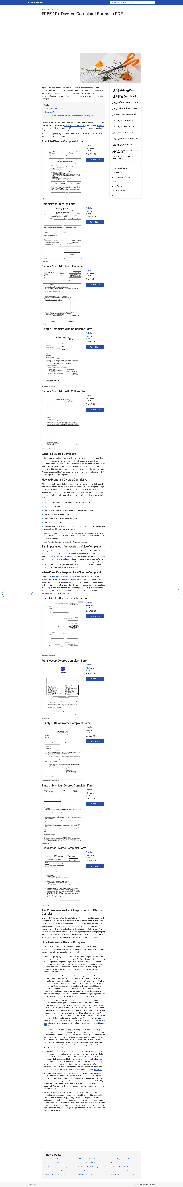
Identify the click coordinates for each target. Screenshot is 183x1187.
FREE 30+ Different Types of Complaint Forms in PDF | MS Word (124, 97)
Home (43, 9)
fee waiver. (98, 1069)
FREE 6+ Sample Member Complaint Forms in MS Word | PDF (123, 157)
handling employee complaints (62, 577)
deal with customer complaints (60, 556)
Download (95, 160)
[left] (3, 593)
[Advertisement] (91, 35)
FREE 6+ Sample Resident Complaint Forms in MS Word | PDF (123, 127)
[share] (33, 593)
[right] (179, 593)
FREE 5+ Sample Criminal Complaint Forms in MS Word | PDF (123, 121)
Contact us (32, 1184)
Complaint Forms (52, 9)
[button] (125, 195)
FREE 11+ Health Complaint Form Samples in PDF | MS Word (123, 91)
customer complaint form (74, 125)
